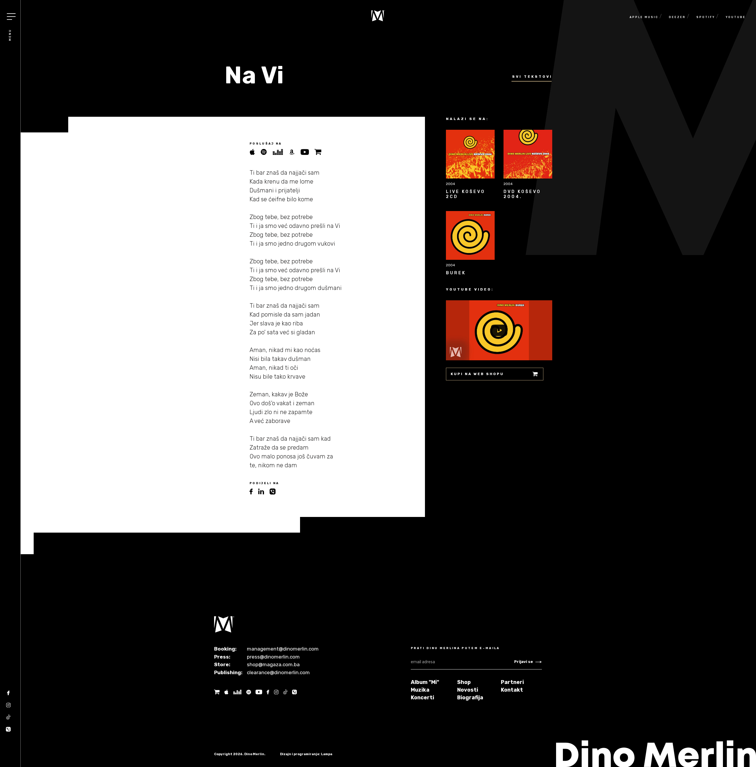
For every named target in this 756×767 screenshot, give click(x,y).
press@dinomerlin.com (273, 657)
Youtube (736, 17)
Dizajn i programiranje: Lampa (306, 754)
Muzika (420, 690)
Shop (464, 682)
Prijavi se (523, 661)
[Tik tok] (8, 719)
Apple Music (644, 17)
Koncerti (422, 697)
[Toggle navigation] (11, 16)
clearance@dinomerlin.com (278, 672)
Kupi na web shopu (477, 374)
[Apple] (226, 692)
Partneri (512, 682)
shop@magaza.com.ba (273, 664)
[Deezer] (280, 152)
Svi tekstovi (532, 76)
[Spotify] (266, 152)
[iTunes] (255, 152)
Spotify (705, 17)
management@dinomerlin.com (283, 649)
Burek (456, 272)
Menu (10, 35)
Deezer (677, 17)
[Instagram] (8, 707)
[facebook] (254, 491)
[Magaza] (320, 152)
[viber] (275, 491)
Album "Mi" (425, 682)
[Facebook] (8, 695)
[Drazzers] (237, 692)
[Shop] (217, 692)
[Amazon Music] (294, 152)
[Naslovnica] (378, 15)
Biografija (470, 697)
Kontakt (512, 690)
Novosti (467, 690)
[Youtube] (307, 152)
